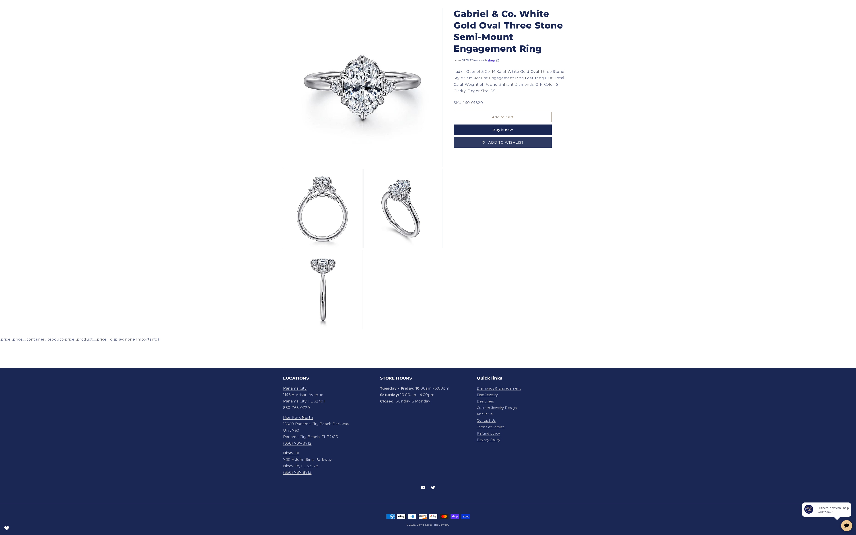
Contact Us (486, 421)
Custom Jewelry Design (497, 408)
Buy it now (503, 130)
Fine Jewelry (487, 395)
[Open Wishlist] (6, 528)
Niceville (291, 453)
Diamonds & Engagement (499, 388)
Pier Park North (298, 417)
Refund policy (488, 433)
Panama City (295, 388)
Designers (485, 401)
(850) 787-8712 (297, 443)
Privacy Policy (488, 440)
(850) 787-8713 (297, 472)
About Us (484, 414)
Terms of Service (491, 427)
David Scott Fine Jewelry (433, 524)
